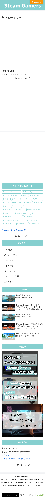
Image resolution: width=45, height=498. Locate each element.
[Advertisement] (22, 43)
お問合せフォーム (9, 455)
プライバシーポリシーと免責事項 (16, 459)
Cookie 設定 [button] (39, 495)
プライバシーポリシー (27, 495)
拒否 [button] (16, 495)
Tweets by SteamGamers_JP (14, 230)
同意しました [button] (7, 495)
